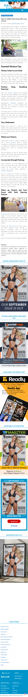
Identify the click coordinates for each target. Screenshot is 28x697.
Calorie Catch (4, 631)
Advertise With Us (18, 676)
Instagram (9, 677)
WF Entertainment (4, 692)
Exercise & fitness (5, 642)
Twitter (3, 677)
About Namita (15, 686)
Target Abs (3, 657)
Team (14, 688)
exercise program (12, 93)
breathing (12, 103)
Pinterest (7, 677)
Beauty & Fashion (4, 626)
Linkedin (5, 677)
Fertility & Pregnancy (5, 644)
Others (2, 665)
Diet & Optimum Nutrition (7, 636)
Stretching (4, 214)
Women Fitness (8, 6)
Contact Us (15, 692)
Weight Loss (3, 652)
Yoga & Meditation (5, 662)
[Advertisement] (14, 590)
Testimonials (15, 690)
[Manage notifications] (25, 694)
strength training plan (7, 171)
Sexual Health (4, 654)
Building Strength (5, 629)
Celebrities (3, 634)
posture (13, 142)
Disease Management (8, 15)
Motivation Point (4, 649)
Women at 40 (4, 660)
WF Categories (4, 686)
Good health (3, 647)
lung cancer (12, 226)
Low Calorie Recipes (5, 688)
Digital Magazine (18, 678)
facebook (2, 677)
